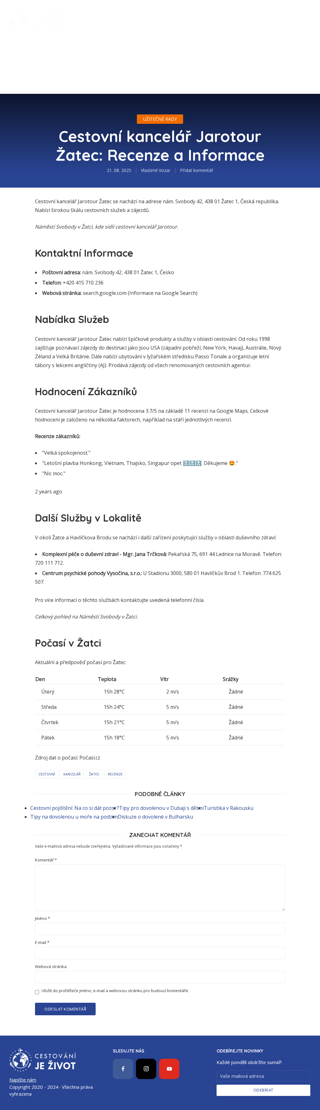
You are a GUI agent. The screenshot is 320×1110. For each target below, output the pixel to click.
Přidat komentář (196, 170)
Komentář (46, 860)
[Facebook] (123, 1069)
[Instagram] (146, 1069)
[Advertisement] (160, 84)
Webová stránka (51, 966)
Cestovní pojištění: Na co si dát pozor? (74, 808)
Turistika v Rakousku (228, 808)
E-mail (42, 942)
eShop (129, 28)
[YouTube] (169, 1069)
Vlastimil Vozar (155, 170)
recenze (115, 774)
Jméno (42, 918)
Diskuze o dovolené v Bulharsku (155, 816)
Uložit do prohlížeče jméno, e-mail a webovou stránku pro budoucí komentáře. (115, 990)
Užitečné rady (91, 28)
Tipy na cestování (150, 10)
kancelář (72, 774)
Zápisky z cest (91, 10)
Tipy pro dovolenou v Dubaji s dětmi (161, 808)
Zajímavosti (200, 10)
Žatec (94, 774)
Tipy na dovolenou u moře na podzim (74, 816)
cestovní (46, 774)
